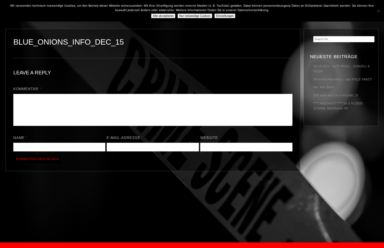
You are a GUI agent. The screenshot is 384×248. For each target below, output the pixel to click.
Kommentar (27, 89)
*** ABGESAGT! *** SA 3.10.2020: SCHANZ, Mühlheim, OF (338, 105)
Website (209, 138)
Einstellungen (225, 16)
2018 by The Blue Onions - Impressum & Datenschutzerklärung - (192, 245)
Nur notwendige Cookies (194, 16)
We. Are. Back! (323, 87)
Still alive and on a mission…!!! (335, 95)
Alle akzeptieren (163, 16)
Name (20, 138)
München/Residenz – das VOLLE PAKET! (342, 79)
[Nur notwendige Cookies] (378, 11)
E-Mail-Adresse (125, 138)
